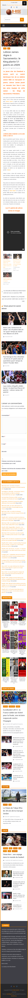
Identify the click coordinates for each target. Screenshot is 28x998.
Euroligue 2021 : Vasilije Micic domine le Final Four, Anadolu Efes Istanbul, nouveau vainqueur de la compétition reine (14, 556)
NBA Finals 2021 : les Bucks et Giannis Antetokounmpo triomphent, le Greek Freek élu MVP (13, 487)
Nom (3, 436)
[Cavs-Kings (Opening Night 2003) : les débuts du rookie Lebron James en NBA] (7, 256)
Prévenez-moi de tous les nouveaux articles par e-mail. (13, 469)
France (18, 706)
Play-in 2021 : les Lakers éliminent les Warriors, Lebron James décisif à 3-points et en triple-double (13, 567)
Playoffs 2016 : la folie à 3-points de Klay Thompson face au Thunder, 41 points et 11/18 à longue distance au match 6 (14, 544)
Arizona (5, 848)
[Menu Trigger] (24, 3)
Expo (10, 804)
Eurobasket (11, 706)
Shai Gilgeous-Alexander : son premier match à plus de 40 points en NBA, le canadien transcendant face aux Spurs (13, 493)
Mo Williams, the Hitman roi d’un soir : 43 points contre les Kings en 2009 (17, 262)
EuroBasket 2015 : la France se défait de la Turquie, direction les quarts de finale (18, 766)
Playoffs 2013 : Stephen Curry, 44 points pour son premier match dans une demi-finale (13, 299)
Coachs (15, 848)
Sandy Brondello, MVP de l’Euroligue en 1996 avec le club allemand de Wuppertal (19, 884)
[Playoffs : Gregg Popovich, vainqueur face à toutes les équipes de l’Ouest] (7, 897)
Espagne (5, 706)
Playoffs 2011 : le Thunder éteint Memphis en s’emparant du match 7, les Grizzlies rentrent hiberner (13, 591)
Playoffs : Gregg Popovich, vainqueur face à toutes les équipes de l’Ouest (19, 896)
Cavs (5, 48)
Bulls (10, 848)
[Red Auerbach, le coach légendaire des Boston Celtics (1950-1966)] (7, 874)
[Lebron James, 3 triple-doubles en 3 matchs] (7, 274)
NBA (9, 48)
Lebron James (9, 101)
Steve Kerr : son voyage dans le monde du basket (13, 855)
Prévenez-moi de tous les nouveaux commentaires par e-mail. (11, 462)
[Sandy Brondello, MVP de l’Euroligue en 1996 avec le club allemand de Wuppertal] (7, 885)
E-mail (4, 444)
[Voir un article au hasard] (24, 25)
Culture (5, 804)
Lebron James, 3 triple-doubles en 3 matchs (7, 279)
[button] (6, 614)
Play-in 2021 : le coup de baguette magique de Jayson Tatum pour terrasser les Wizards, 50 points (13, 573)
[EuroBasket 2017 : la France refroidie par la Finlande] (7, 778)
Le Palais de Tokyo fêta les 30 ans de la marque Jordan (13, 811)
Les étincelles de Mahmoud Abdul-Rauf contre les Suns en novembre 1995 (15, 292)
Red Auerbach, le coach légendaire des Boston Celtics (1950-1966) (18, 873)
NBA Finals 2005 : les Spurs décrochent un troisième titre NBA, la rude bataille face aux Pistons (12, 507)
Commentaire (6, 415)
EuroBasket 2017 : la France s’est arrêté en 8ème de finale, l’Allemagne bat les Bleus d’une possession (19, 754)
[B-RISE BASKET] (14, 10)
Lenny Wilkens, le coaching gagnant (17, 905)
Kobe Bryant (13, 190)
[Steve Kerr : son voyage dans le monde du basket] (14, 839)
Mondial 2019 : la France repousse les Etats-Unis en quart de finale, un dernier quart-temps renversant (19, 741)
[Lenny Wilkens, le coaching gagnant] (7, 907)
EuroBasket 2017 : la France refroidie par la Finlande (18, 777)
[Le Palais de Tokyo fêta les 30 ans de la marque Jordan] (14, 795)
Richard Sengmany (16, 68)
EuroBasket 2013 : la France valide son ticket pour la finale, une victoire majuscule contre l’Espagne (14, 715)
